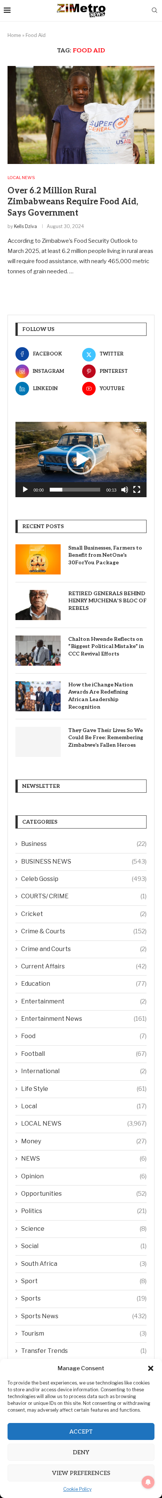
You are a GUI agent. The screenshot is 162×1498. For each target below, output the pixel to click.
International (84, 1071)
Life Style (84, 1088)
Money (84, 1141)
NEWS (84, 1158)
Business (84, 843)
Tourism (84, 1333)
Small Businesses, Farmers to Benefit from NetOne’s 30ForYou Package (105, 555)
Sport (84, 1281)
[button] (150, 1368)
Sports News (84, 1316)
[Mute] (124, 489)
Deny (81, 1452)
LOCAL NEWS (84, 1123)
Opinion (84, 1176)
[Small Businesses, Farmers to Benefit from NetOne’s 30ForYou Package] (38, 559)
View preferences (81, 1473)
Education (84, 983)
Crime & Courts (84, 931)
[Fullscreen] (137, 489)
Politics (84, 1211)
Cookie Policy (77, 1489)
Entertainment (84, 1001)
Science (84, 1228)
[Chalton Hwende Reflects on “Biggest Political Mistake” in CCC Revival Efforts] (38, 651)
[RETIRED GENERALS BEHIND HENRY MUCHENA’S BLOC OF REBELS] (38, 605)
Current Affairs (84, 966)
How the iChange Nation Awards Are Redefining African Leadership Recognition (100, 696)
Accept (81, 1431)
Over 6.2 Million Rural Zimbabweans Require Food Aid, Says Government (73, 202)
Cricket (84, 913)
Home (14, 35)
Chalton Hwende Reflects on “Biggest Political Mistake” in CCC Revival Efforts (106, 646)
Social (84, 1246)
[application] (81, 459)
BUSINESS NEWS (84, 861)
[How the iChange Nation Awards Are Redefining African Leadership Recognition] (38, 696)
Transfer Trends (84, 1350)
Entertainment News (84, 1018)
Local (84, 1106)
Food (84, 1036)
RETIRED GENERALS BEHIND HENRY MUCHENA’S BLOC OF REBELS (107, 600)
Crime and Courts (84, 949)
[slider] (75, 490)
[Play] (25, 489)
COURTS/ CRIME (84, 896)
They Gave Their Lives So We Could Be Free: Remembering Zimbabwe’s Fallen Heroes (105, 737)
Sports (84, 1298)
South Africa (84, 1263)
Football (84, 1053)
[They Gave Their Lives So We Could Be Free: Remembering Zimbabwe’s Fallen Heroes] (38, 742)
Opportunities (84, 1193)
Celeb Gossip (84, 878)
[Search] (154, 11)
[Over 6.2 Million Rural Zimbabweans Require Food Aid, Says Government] (81, 115)
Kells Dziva (25, 226)
